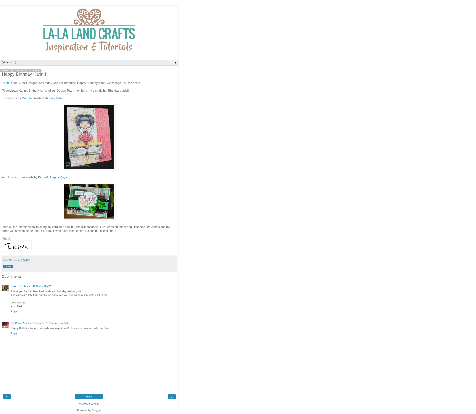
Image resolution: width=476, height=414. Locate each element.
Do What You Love (22, 322)
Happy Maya (58, 177)
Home (89, 396)
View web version (89, 403)
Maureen (27, 98)
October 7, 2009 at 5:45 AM (35, 285)
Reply (14, 311)
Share (8, 266)
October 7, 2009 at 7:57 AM (51, 322)
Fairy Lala (55, 98)
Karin (5, 83)
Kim (40, 177)
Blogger (96, 410)
